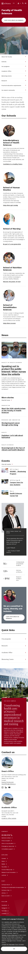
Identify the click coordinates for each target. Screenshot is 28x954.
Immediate (7, 849)
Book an (6, 895)
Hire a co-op (7, 843)
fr (14, 3)
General (6, 838)
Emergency (8, 846)
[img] (6, 3)
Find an (6, 840)
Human (7, 869)
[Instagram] (2, 787)
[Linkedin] (6, 787)
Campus (6, 884)
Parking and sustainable (13, 887)
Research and (9, 872)
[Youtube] (9, 787)
